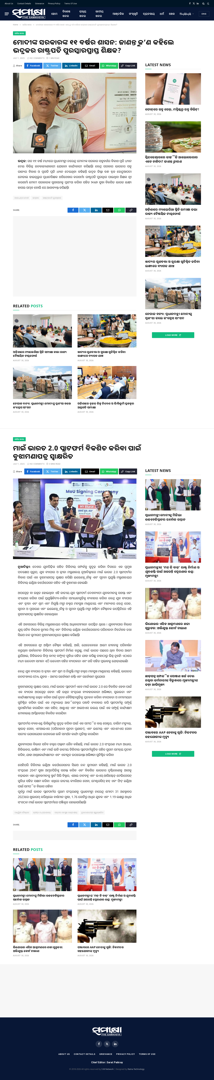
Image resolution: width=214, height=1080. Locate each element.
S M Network (108, 1069)
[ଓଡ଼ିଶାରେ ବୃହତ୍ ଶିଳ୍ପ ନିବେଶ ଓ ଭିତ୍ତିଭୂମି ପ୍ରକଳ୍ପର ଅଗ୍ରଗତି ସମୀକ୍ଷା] (107, 382)
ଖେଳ (172, 13)
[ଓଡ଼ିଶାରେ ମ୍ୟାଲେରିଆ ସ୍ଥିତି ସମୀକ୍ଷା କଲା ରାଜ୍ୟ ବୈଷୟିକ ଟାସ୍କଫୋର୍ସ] (42, 331)
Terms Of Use (70, 3)
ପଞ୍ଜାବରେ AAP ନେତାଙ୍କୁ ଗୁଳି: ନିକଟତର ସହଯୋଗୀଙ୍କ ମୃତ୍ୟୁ (101, 949)
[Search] (203, 3)
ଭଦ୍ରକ (36, 198)
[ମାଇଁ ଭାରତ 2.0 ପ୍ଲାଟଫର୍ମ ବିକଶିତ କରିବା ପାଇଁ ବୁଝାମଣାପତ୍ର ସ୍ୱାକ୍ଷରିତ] (74, 519)
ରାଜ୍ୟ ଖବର (82, 14)
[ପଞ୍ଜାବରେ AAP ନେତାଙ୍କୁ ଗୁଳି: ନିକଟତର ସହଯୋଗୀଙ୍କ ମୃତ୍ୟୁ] (107, 926)
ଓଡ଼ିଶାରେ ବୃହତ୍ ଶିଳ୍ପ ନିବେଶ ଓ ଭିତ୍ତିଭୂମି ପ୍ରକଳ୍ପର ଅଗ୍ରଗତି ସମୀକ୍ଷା (106, 405)
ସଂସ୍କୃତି (133, 13)
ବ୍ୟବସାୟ (149, 13)
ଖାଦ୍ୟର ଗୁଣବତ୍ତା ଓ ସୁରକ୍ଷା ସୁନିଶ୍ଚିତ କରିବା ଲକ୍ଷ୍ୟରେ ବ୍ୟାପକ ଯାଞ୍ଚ (101, 354)
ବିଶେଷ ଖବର (66, 14)
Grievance (39, 3)
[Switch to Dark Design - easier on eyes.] (207, 4)
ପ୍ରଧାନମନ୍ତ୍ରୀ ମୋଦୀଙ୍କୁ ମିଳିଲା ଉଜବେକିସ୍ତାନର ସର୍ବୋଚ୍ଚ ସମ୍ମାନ (38, 897)
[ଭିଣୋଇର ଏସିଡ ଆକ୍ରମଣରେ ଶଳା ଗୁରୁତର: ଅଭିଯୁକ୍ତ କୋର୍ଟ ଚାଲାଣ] (42, 926)
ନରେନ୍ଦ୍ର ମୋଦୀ (22, 198)
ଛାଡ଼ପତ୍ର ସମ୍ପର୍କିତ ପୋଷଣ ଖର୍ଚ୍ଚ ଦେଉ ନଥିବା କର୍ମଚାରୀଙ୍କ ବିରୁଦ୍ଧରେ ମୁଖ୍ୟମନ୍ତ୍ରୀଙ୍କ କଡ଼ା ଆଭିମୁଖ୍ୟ (171, 680)
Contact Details (24, 3)
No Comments (37, 58)
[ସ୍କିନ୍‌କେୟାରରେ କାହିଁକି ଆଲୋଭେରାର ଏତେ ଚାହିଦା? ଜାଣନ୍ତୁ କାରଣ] (173, 137)
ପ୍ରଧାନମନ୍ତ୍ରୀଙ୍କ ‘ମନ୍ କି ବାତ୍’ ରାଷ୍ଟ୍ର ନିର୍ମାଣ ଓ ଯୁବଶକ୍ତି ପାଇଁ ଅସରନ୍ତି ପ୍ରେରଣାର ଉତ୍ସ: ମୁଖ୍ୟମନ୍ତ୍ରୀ (107, 897)
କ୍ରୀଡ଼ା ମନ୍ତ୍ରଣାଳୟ (42, 812)
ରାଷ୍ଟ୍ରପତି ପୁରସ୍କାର (52, 198)
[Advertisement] (74, 256)
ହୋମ (54, 13)
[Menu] (7, 13)
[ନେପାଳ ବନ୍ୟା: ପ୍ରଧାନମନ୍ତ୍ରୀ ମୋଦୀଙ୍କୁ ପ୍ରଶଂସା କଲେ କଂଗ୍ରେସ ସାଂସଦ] (42, 382)
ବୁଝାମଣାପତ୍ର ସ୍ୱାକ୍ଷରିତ (92, 812)
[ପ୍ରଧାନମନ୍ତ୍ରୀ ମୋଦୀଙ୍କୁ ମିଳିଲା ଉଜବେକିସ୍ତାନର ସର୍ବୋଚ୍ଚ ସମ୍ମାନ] (42, 874)
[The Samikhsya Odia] (29, 13)
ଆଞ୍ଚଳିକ (118, 13)
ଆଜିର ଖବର (19, 33)
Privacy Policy (54, 3)
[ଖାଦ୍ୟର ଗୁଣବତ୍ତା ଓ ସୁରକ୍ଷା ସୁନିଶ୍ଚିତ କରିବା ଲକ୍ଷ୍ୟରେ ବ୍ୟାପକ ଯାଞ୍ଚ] (107, 331)
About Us (9, 3)
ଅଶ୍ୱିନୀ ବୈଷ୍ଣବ (22, 812)
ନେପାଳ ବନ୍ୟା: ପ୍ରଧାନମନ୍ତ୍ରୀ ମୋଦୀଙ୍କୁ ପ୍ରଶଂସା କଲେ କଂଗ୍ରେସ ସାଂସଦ (42, 405)
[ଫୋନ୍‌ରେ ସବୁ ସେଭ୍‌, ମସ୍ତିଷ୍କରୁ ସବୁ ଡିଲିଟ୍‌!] (173, 89)
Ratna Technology (136, 1069)
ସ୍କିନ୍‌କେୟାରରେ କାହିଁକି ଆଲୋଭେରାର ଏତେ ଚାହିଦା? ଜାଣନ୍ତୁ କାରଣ (171, 159)
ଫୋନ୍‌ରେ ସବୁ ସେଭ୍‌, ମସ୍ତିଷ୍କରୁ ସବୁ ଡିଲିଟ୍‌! (172, 109)
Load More (171, 335)
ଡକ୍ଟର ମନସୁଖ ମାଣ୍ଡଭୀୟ (66, 812)
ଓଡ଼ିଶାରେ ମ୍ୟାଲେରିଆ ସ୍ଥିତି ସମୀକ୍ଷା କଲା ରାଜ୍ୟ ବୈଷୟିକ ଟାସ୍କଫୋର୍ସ (40, 354)
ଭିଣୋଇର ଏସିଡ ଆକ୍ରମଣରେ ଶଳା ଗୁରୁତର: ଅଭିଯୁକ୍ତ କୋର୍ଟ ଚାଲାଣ (38, 949)
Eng (204, 14)
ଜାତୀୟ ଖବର (100, 14)
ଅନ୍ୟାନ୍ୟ (185, 13)
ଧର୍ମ (162, 13)
